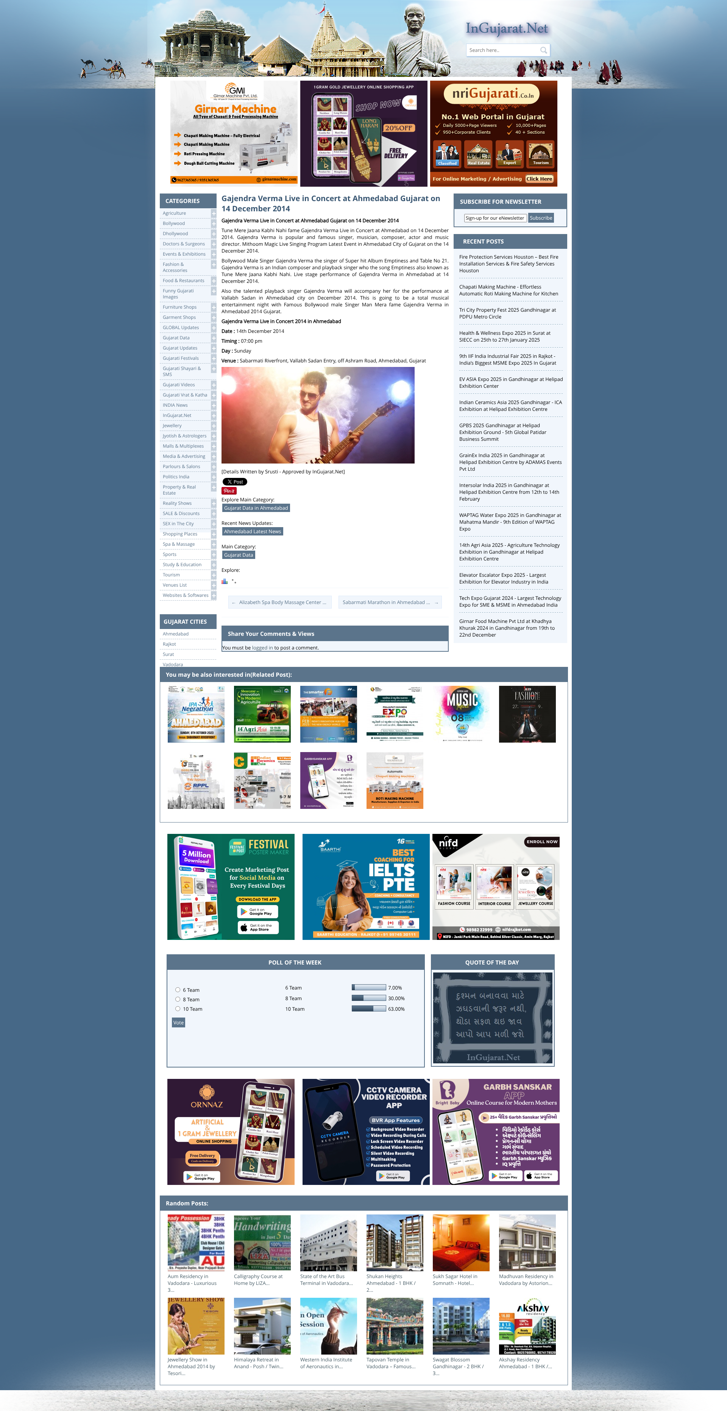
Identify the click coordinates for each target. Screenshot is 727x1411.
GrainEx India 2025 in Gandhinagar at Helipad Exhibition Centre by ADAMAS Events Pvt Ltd (510, 462)
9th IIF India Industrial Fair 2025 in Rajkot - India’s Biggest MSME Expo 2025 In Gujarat (507, 359)
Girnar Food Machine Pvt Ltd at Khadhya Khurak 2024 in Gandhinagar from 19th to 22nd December (507, 628)
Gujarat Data (238, 554)
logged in (262, 647)
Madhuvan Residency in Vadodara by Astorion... (526, 1279)
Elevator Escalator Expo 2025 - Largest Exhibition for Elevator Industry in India (503, 578)
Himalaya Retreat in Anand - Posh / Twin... (258, 1363)
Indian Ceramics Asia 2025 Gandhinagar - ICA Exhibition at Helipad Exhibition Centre (510, 405)
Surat (168, 654)
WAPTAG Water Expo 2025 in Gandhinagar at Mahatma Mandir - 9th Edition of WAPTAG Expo (510, 522)
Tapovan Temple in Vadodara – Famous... (391, 1363)
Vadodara (173, 665)
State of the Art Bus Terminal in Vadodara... (326, 1279)
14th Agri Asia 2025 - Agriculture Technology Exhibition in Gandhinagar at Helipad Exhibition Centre (509, 552)
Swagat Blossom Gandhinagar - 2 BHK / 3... (458, 1366)
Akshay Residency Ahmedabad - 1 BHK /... (525, 1363)
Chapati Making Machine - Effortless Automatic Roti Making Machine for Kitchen (508, 290)
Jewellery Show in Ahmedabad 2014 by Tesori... (191, 1366)
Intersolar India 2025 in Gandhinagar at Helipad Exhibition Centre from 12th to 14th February (509, 492)
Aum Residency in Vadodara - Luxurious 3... (192, 1283)
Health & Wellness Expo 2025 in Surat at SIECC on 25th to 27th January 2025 (505, 336)
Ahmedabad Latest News (252, 531)
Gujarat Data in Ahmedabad (256, 507)
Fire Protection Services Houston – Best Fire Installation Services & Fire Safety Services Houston (509, 263)
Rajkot (169, 644)
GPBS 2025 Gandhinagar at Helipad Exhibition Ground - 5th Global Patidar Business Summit (502, 432)
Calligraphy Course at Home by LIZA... (258, 1279)
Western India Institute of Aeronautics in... (326, 1363)
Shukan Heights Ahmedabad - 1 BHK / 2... (391, 1283)
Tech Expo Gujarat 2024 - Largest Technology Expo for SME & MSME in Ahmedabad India (510, 601)
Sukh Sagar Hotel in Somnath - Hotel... (455, 1279)
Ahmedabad (176, 634)
